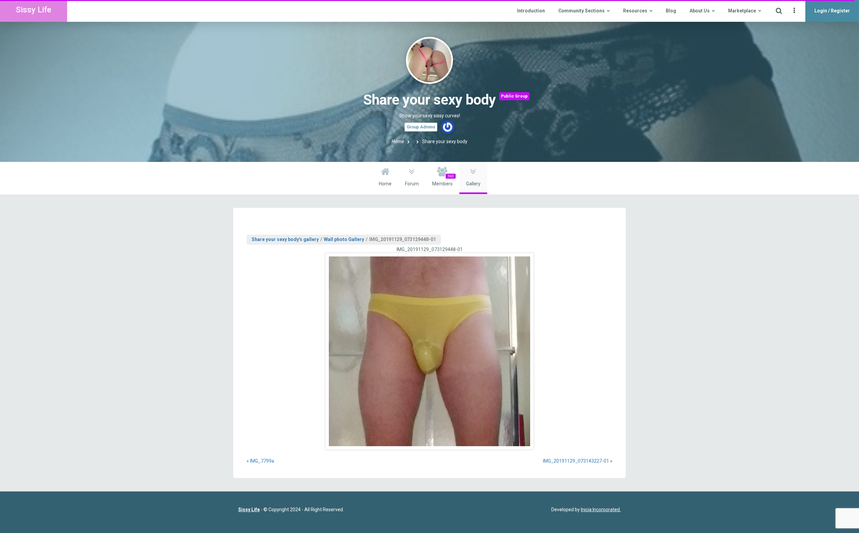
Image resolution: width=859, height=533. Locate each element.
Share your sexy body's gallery (285, 239)
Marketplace (742, 10)
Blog (671, 10)
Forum (412, 183)
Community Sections (581, 10)
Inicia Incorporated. (601, 509)
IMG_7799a (262, 461)
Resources (635, 10)
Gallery (473, 183)
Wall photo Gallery (344, 239)
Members (443, 180)
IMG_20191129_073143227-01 (576, 461)
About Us (700, 10)
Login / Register (832, 10)
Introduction (531, 10)
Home (398, 141)
